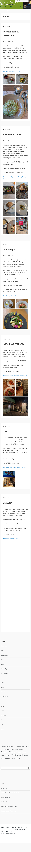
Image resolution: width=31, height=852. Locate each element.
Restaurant (4, 646)
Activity (2, 687)
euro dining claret (12, 134)
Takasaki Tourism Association (8, 811)
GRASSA (7, 503)
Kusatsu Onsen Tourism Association (10, 792)
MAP (11, 831)
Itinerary (3, 691)
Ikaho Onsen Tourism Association (9, 806)
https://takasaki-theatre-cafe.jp (11, 71)
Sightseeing (4, 669)
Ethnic (5, 749)
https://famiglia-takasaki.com (11, 296)
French (8, 749)
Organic (7, 755)
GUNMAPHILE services (19, 829)
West (2, 720)
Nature (2, 664)
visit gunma (4, 788)
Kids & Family (4, 696)
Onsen (2, 659)
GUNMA (8, 827)
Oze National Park (5, 797)
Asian (23, 746)
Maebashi (3, 715)
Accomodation (4, 655)
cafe (2, 650)
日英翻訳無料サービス (11, 833)
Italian (21, 749)
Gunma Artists (4, 678)
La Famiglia (9, 249)
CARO (6, 431)
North (2, 729)
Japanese (5, 752)
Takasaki (3, 710)
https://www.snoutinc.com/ (10, 538)
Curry (2, 749)
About (2, 833)
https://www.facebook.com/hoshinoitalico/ (15, 375)
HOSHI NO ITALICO (13, 344)
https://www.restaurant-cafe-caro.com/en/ (14, 467)
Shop (2, 682)
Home (2, 827)
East (2, 724)
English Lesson (17, 831)
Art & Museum (4, 673)
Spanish (13, 758)
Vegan (18, 758)
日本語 (18, 1)
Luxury (19, 752)
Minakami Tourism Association (9, 802)
